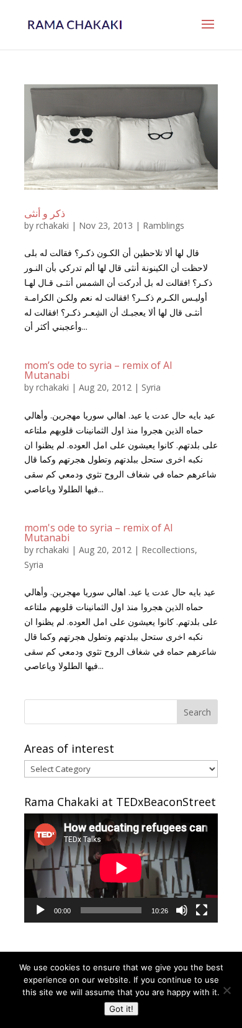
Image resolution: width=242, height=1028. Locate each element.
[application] (121, 868)
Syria (151, 387)
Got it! (121, 1009)
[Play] (40, 910)
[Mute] (182, 910)
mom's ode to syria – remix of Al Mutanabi (98, 532)
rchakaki (52, 225)
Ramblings (163, 225)
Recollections (168, 550)
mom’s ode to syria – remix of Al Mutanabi (98, 370)
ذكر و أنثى (44, 213)
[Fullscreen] (201, 910)
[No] (226, 990)
